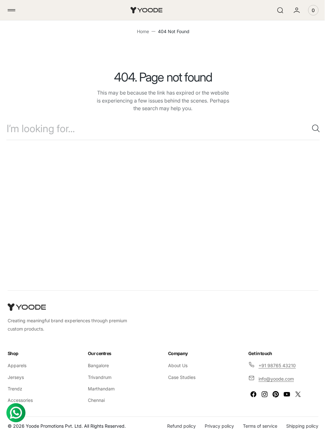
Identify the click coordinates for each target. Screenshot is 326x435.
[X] (294, 394)
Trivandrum (98, 377)
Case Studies (179, 377)
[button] (11, 10)
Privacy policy (214, 426)
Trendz (15, 388)
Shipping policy (297, 426)
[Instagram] (261, 394)
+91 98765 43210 (273, 365)
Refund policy (176, 426)
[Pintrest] (272, 394)
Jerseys (16, 377)
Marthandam (100, 388)
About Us (175, 365)
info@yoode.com (272, 379)
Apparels (17, 365)
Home (140, 31)
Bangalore (97, 365)
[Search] (308, 128)
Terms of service (255, 426)
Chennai (95, 400)
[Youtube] (283, 394)
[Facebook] (250, 394)
